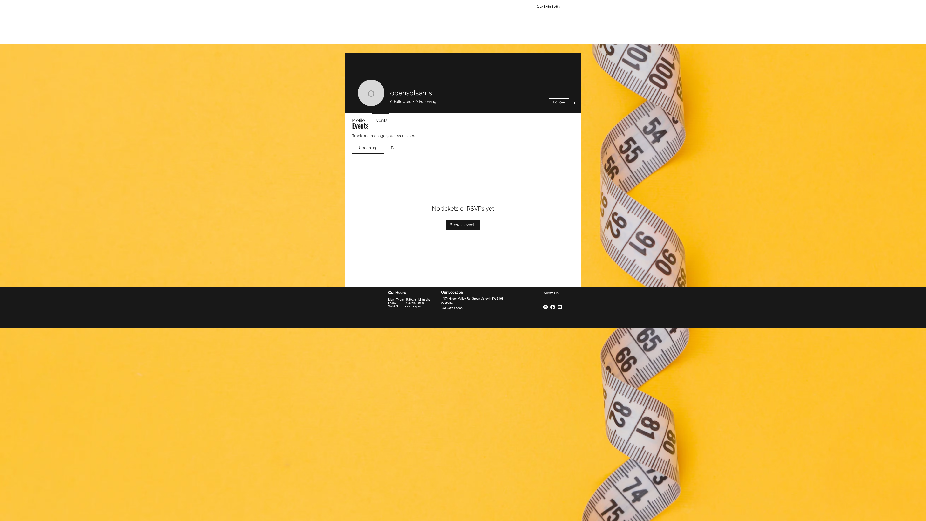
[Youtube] (560, 307)
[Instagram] (545, 307)
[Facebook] (552, 307)
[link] (368, 147)
